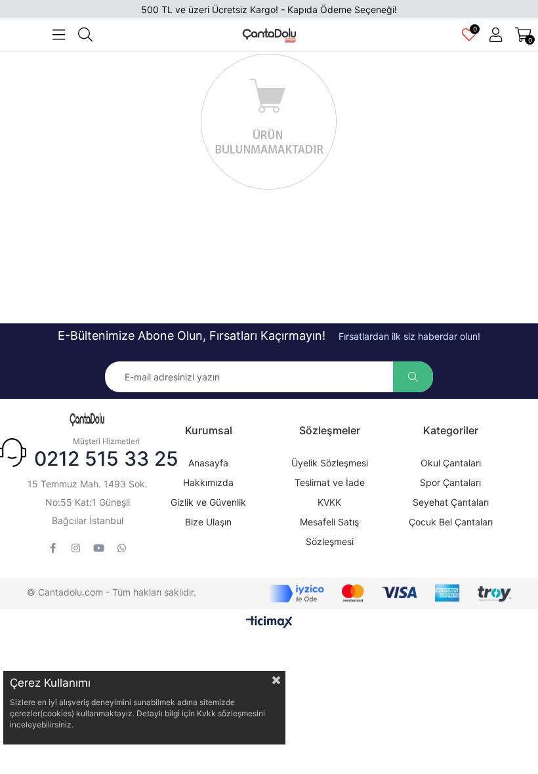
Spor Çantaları (450, 482)
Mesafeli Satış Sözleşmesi (329, 531)
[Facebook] (52, 548)
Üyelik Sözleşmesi (329, 462)
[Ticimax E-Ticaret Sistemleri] (269, 623)
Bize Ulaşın (208, 521)
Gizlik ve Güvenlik (208, 502)
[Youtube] (98, 548)
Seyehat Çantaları (451, 502)
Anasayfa (208, 462)
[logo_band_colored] (390, 593)
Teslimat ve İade (330, 482)
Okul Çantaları (451, 462)
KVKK (329, 502)
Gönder (413, 376)
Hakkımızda (208, 482)
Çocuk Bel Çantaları (451, 521)
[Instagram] (75, 548)
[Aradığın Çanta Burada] (87, 419)
